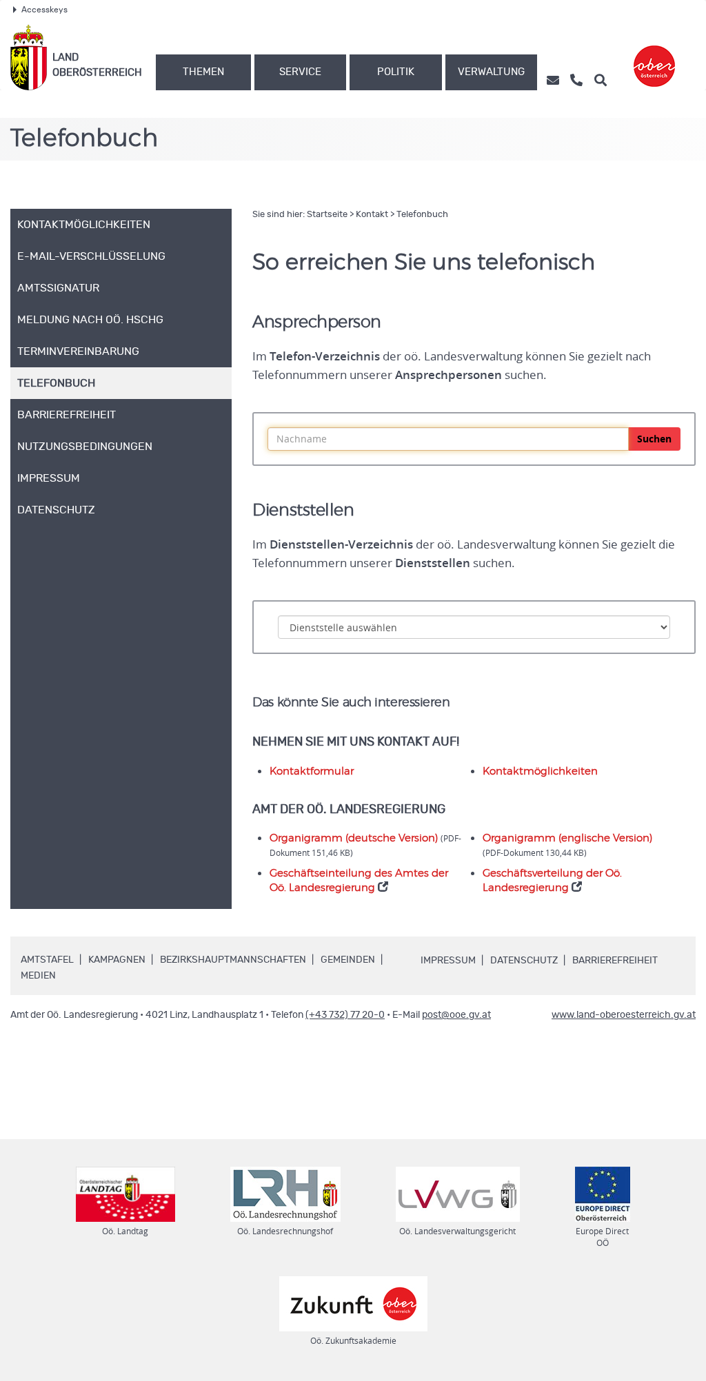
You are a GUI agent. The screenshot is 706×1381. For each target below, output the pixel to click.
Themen (203, 72)
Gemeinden (348, 960)
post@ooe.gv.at (456, 1015)
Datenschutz (524, 960)
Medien (38, 976)
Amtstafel (47, 960)
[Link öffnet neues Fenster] (654, 57)
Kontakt (372, 214)
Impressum (448, 960)
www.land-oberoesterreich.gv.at (624, 1015)
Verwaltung (491, 72)
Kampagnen (116, 960)
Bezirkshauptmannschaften (233, 960)
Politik (395, 72)
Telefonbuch (422, 214)
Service (300, 72)
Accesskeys (44, 10)
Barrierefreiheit (615, 960)
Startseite (327, 214)
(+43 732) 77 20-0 (345, 1015)
